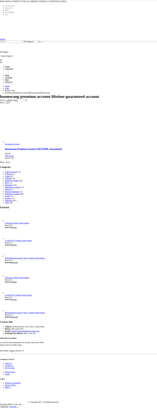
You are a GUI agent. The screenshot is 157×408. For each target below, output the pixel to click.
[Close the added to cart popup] (18, 407)
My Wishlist (9, 12)
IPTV (7, 183)
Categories (9, 69)
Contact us (9, 366)
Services (8, 198)
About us (8, 363)
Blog (7, 10)
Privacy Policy (10, 385)
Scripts (7, 196)
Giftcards (8, 178)
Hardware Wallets (12, 181)
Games (7, 176)
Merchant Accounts (12, 187)
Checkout (13, 407)
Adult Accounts (11, 172)
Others (7, 189)
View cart (4, 407)
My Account (10, 6)
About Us (9, 8)
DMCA (8, 387)
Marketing (9, 185)
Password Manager (12, 192)
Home (7, 66)
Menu (7, 75)
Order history (10, 372)
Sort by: (3, 100)
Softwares (9, 200)
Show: (3, 103)
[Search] (41, 42)
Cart (6, 14)
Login (7, 374)
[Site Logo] (37, 27)
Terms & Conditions (13, 383)
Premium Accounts (12, 144)
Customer (8, 77)
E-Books (8, 174)
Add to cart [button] (9, 156)
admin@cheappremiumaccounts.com (25, 331)
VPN (7, 203)
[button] (2, 39)
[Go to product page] (81, 124)
